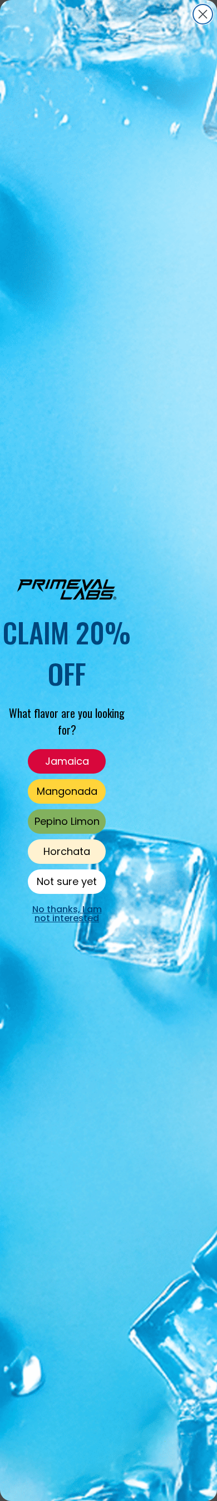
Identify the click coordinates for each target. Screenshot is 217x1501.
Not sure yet (67, 881)
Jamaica (67, 761)
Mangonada (67, 791)
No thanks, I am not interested (67, 913)
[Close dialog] (203, 14)
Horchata (66, 851)
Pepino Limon (67, 821)
